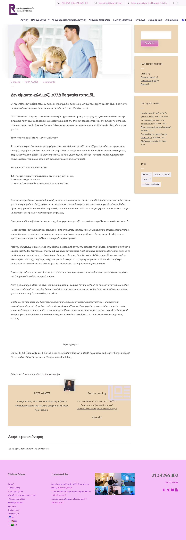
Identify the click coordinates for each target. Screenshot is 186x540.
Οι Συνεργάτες (16, 492)
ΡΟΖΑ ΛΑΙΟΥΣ (31, 82)
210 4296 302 (165, 475)
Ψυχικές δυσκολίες (99, 20)
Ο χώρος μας (155, 20)
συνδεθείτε (44, 449)
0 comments (49, 82)
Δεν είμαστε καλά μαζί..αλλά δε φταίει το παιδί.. (53, 95)
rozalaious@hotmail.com (110, 3)
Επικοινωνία (171, 20)
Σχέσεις (144, 84)
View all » (97, 417)
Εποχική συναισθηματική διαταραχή (97, 405)
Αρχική (24, 20)
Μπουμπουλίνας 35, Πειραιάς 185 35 (149, 3)
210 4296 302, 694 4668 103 (74, 3)
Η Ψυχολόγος (38, 20)
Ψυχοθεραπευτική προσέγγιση (69, 20)
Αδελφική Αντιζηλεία (149, 141)
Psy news (140, 20)
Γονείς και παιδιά (32, 374)
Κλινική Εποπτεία (122, 20)
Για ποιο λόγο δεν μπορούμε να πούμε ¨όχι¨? (97, 409)
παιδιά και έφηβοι (51, 374)
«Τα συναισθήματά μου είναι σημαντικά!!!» (97, 401)
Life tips (144, 74)
